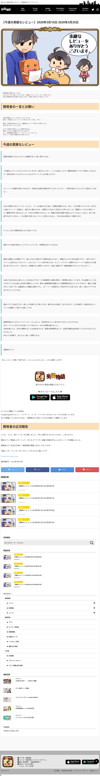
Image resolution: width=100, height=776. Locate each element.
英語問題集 (12, 632)
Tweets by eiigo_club (11, 731)
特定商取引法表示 (67, 771)
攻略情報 (11, 608)
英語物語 (7, 598)
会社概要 (11, 656)
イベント (11, 603)
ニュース (11, 613)
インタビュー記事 (14, 641)
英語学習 (7, 617)
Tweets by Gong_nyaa (9, 456)
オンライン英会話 (14, 627)
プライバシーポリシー (15, 660)
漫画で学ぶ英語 (13, 646)
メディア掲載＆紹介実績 (15, 665)
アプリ (10, 622)
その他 (7, 651)
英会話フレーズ (13, 637)
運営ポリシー (94, 771)
